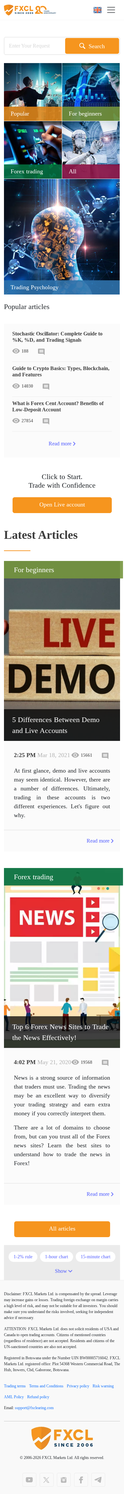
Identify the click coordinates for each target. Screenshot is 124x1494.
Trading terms (15, 1386)
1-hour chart (56, 1256)
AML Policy (14, 1397)
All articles (62, 1228)
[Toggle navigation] (113, 10)
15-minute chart (95, 1256)
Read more (60, 443)
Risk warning (103, 1386)
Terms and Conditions (46, 1386)
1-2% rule (23, 1256)
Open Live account (62, 504)
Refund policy (38, 1397)
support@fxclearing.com (34, 1408)
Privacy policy (78, 1386)
